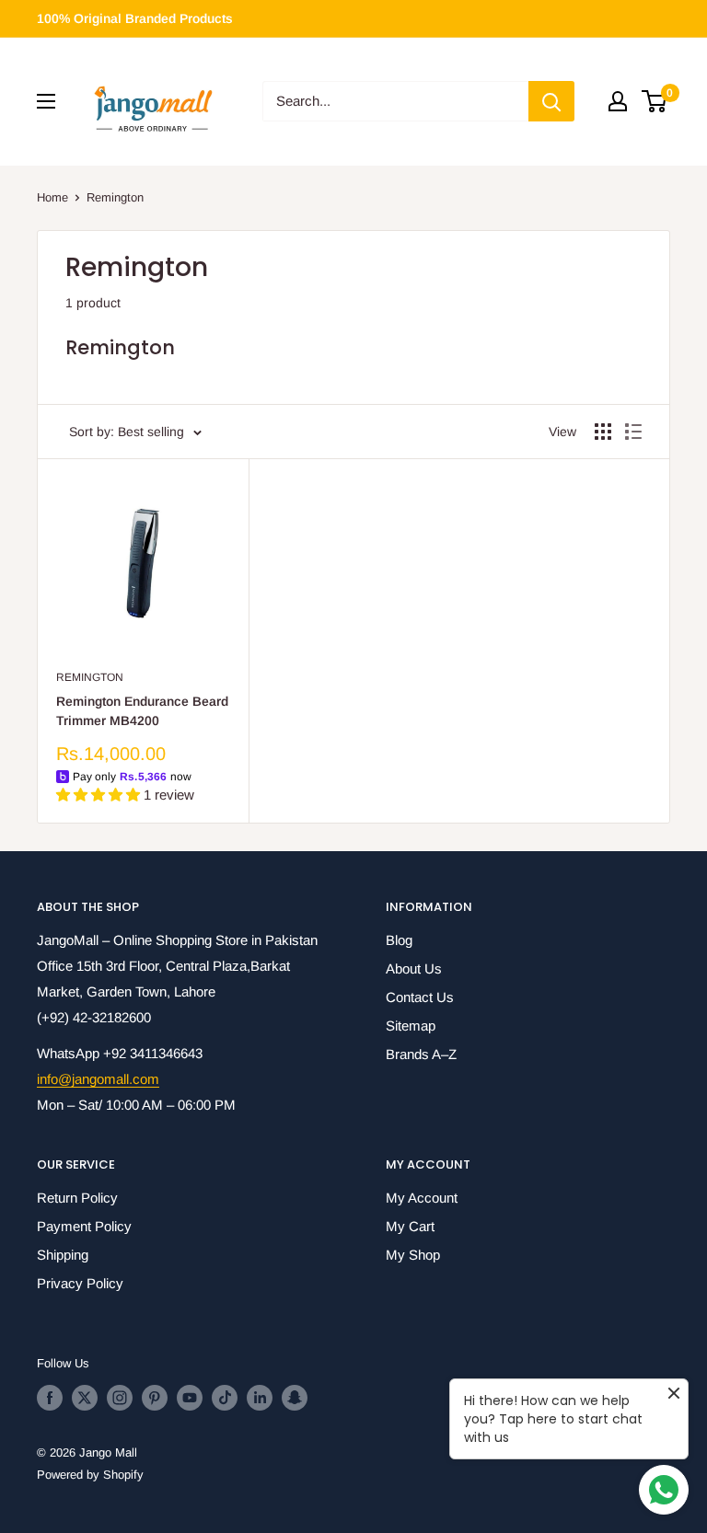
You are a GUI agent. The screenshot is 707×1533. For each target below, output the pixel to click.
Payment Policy (84, 1226)
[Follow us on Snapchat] (294, 1398)
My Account (422, 1197)
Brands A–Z (421, 1054)
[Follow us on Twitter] (85, 1398)
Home (52, 197)
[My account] (617, 101)
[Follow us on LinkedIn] (259, 1398)
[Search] (551, 101)
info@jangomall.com (98, 1079)
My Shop (413, 1254)
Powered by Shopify (90, 1474)
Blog (399, 940)
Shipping (62, 1254)
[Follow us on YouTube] (190, 1398)
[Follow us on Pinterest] (155, 1398)
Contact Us (420, 997)
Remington (115, 197)
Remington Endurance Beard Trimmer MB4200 (142, 711)
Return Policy (77, 1197)
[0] (654, 101)
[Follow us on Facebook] (50, 1398)
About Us (414, 968)
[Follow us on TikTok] (225, 1398)
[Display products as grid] (603, 431)
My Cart (410, 1226)
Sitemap (410, 1025)
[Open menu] (46, 101)
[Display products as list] (633, 431)
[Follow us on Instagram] (120, 1398)
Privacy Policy (80, 1283)
